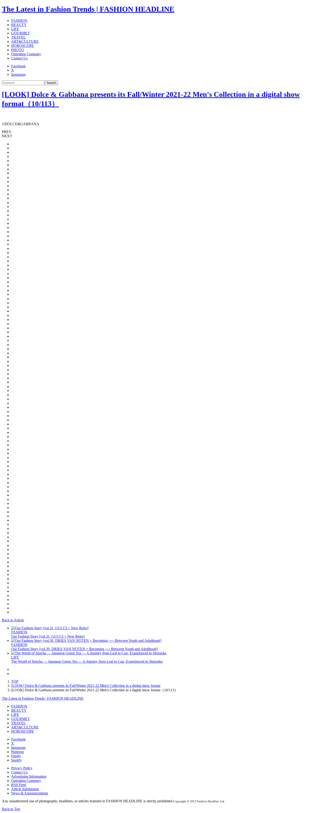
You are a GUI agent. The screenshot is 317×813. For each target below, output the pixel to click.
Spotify (16, 760)
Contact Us (19, 58)
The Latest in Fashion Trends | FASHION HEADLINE (88, 9)
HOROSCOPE (22, 46)
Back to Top (11, 809)
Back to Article (13, 620)
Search (51, 83)
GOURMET (20, 33)
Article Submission (25, 789)
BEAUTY (19, 25)
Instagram (18, 74)
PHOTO (17, 50)
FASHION (19, 21)
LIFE (15, 29)
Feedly (16, 756)
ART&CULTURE (25, 41)
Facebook (18, 66)
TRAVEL (18, 37)
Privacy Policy (21, 768)
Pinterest (17, 752)
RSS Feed (18, 785)
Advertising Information (28, 776)
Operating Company (26, 54)
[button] (158, 132)
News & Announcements (29, 793)
